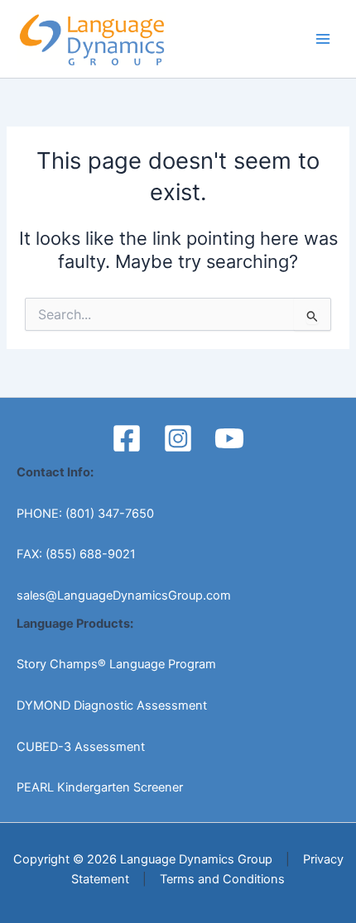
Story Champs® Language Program (116, 664)
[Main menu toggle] (322, 38)
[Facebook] (126, 438)
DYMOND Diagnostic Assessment (112, 705)
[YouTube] (229, 438)
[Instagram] (178, 438)
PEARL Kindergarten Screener (100, 787)
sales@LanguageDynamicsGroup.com (124, 595)
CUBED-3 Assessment (81, 746)
